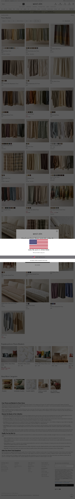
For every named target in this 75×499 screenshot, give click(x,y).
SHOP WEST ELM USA (40, 257)
